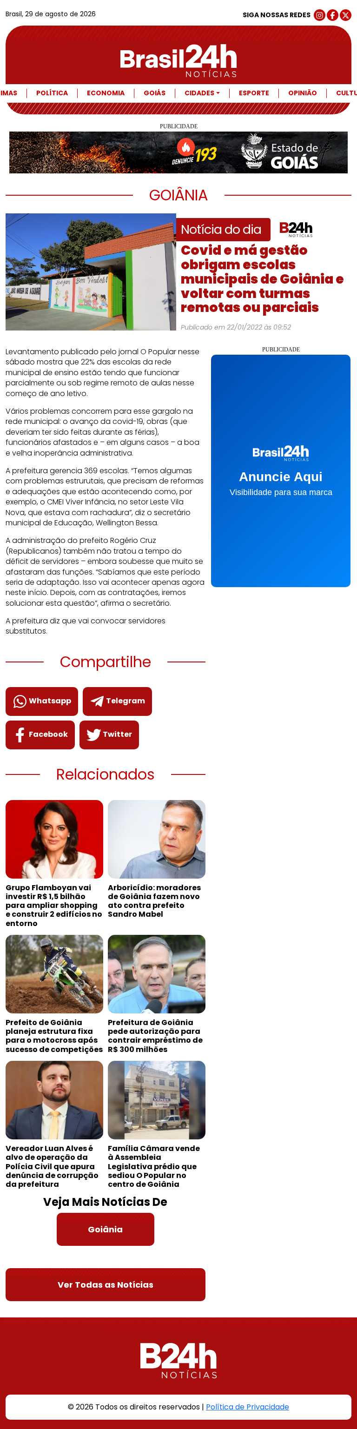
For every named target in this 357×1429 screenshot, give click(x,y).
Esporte (254, 93)
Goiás (154, 93)
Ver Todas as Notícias (105, 1284)
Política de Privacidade (247, 1407)
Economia (106, 93)
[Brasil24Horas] (178, 60)
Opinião (302, 93)
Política (52, 93)
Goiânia (105, 1229)
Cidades (199, 93)
